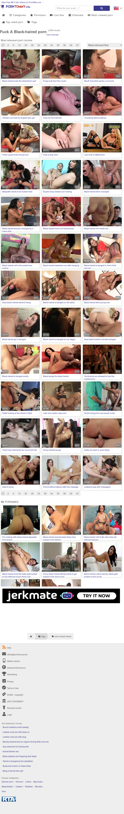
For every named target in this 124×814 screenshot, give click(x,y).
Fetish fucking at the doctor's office (17, 413)
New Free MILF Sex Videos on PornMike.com (21, 2)
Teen (4, 791)
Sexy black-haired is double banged (100, 339)
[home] (30, 636)
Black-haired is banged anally (15, 376)
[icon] (3, 15)
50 (58, 45)
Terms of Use (13, 688)
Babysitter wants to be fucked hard (17, 191)
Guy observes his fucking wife (16, 746)
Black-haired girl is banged (14, 339)
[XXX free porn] (16, 7)
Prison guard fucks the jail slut (15, 154)
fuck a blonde (52, 34)
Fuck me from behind (52, 117)
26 (32, 45)
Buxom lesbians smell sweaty (16, 727)
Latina (28, 781)
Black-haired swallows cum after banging (61, 265)
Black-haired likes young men (97, 302)
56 (64, 45)
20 (26, 45)
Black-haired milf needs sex (96, 228)
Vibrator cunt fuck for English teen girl (18, 117)
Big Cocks (37, 781)
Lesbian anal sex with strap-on (16, 732)
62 (71, 45)
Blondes (38, 786)
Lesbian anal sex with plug (14, 736)
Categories (19, 15)
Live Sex (58, 15)
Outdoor (19, 786)
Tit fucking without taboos (95, 117)
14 (19, 45)
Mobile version (13, 661)
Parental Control (14, 708)
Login (9, 714)
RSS (9, 647)
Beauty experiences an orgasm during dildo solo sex (26, 741)
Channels (77, 15)
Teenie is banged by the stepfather (18, 761)
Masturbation (7, 786)
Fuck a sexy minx (50, 154)
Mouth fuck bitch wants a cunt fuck (99, 80)
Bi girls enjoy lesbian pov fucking (57, 191)
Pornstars (39, 15)
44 (52, 45)
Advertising (12, 674)
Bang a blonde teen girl (13, 770)
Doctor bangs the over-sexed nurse (99, 413)
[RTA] (9, 800)
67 (77, 45)
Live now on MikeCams (94, 154)
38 (45, 45)
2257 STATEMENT (15, 701)
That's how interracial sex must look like (19, 450)
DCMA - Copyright (15, 694)
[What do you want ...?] (102, 8)
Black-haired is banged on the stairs (59, 302)
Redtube (29, 786)
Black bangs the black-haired (56, 376)
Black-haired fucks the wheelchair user (19, 80)
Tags (34, 22)
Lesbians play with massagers (97, 486)
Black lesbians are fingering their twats (19, 756)
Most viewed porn (102, 15)
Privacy (10, 681)
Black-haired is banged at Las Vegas (59, 339)
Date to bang (8, 486)
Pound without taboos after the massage (60, 486)
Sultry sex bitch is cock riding (96, 450)
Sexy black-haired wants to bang (16, 302)
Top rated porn (14, 22)
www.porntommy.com (16, 667)
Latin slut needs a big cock (54, 413)
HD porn (19, 781)
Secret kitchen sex (11, 751)
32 (39, 45)
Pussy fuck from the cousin (54, 80)
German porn (7, 781)
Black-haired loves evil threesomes (58, 228)
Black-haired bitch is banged (96, 191)
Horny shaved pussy (52, 450)
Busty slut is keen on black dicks (17, 765)
